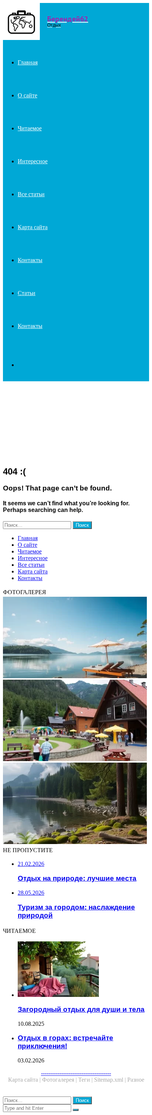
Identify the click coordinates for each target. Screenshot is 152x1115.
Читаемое (30, 128)
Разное (135, 1080)
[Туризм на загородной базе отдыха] (76, 721)
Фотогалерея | (60, 1080)
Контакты (30, 260)
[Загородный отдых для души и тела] (83, 969)
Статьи (26, 293)
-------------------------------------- (76, 1073)
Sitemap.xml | (110, 1080)
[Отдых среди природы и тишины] (76, 804)
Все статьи (31, 194)
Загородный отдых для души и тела (81, 1009)
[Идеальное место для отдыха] (76, 638)
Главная (28, 62)
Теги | (86, 1080)
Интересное (33, 161)
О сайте (27, 95)
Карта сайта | (25, 1080)
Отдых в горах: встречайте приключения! (65, 1042)
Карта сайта (33, 227)
